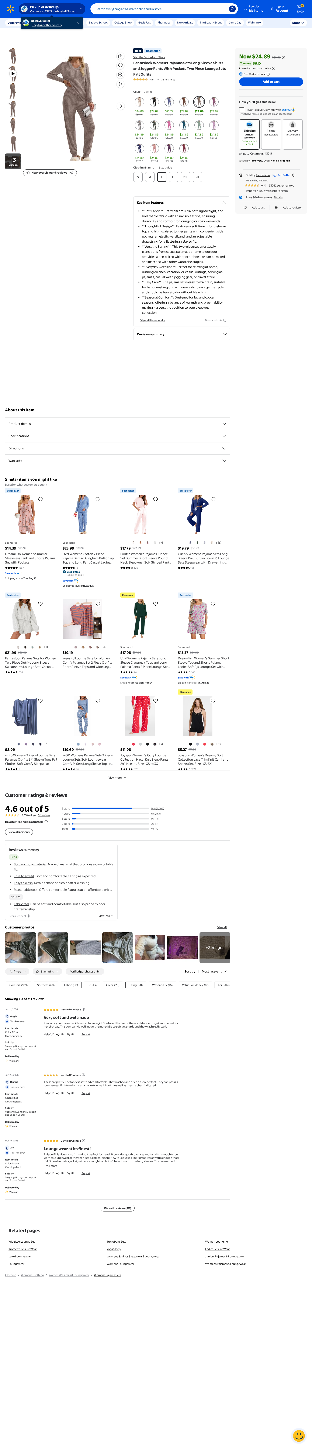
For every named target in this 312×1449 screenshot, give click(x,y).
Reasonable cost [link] (26, 890)
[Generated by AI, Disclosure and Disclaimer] (224, 320)
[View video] (120, 84)
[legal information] (273, 68)
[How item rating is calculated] (46, 821)
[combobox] (164, 8)
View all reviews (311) (117, 1208)
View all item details (152, 320)
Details (278, 197)
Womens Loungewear (120, 1263)
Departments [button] (16, 22)
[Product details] (224, 423)
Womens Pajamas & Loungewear (225, 1263)
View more (115, 777)
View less (104, 915)
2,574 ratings (168, 79)
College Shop (123, 22)
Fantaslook (263, 175)
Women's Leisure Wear (22, 1249)
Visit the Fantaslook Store (149, 57)
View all (222, 927)
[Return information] (267, 74)
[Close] (78, 23)
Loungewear (16, 1263)
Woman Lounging (216, 1241)
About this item (19, 409)
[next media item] (121, 106)
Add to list (258, 207)
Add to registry (292, 207)
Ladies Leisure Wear (217, 1249)
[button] (253, 8)
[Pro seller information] (294, 175)
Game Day (235, 22)
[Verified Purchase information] (83, 1009)
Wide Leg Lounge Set (21, 1241)
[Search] (232, 9)
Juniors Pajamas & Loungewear (224, 1256)
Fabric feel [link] (21, 904)
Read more (50, 1165)
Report (86, 1034)
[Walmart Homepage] (10, 8)
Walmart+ (254, 22)
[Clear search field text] (223, 8)
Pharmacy (163, 22)
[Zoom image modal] (120, 75)
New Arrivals (185, 22)
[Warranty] (224, 460)
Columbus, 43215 (261, 153)
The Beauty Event (211, 22)
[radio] (139, 106)
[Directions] (224, 448)
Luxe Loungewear (19, 1256)
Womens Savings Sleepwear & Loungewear (134, 1256)
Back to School (98, 22)
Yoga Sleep (114, 1249)
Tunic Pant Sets (116, 1241)
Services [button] (42, 22)
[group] (154, 79)
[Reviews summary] (157, 79)
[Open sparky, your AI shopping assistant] (298, 1436)
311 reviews (44, 815)
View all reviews (19, 832)
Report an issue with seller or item (267, 190)
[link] (215, 947)
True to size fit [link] (24, 876)
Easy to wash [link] (23, 883)
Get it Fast (144, 22)
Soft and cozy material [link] (30, 864)
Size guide (165, 167)
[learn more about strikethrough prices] (283, 57)
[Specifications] (224, 436)
